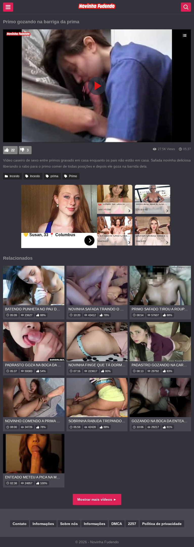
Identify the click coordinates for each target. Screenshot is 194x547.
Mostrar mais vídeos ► (97, 499)
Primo (73, 176)
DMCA (116, 524)
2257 (132, 524)
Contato (20, 524)
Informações (43, 524)
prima (54, 176)
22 (13, 150)
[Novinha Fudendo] (97, 8)
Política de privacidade (162, 524)
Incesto (14, 176)
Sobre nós (69, 524)
